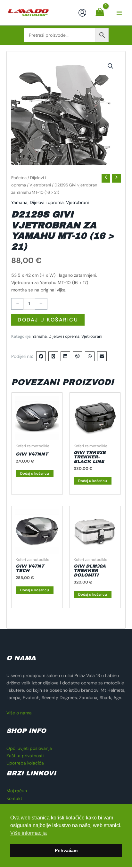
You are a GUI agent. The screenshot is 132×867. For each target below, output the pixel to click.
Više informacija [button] (28, 833)
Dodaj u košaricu (48, 319)
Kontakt (14, 798)
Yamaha (19, 202)
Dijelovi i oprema (47, 202)
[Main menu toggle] (119, 12)
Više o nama (19, 713)
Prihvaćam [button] (66, 850)
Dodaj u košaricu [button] (34, 473)
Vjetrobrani (40, 185)
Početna (19, 177)
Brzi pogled (37, 435)
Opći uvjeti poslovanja (29, 748)
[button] (110, 66)
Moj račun (16, 791)
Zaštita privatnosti (25, 755)
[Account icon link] (82, 13)
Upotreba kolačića (25, 763)
